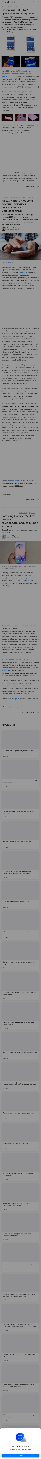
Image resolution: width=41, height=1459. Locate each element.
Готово (20, 1455)
